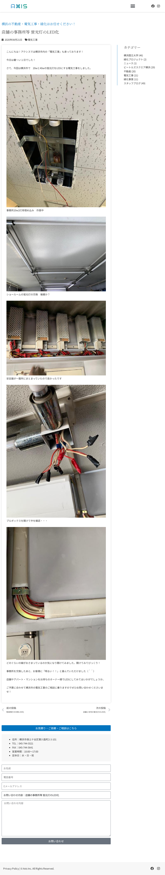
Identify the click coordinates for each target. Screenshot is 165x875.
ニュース (128, 63)
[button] (132, 6)
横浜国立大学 (131, 55)
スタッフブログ (132, 83)
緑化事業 (128, 79)
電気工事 (128, 75)
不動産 (127, 71)
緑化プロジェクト (133, 59)
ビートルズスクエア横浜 (137, 67)
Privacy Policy (11, 868)
